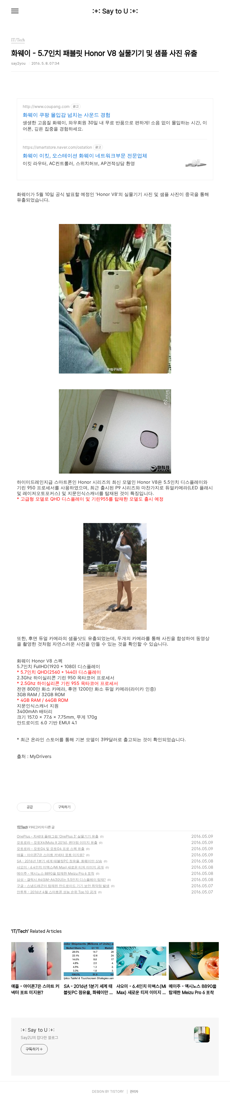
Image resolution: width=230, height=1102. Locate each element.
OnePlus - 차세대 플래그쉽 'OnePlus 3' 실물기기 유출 (57, 836)
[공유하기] (38, 807)
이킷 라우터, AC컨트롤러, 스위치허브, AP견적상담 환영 (79, 163)
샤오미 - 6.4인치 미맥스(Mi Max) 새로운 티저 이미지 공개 (60, 867)
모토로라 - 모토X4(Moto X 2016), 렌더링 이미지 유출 (57, 842)
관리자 (134, 1092)
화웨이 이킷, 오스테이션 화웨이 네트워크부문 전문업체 (85, 156)
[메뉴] (14, 11)
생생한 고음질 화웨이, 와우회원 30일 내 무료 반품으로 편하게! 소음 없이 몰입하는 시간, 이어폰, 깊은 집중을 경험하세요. (115, 126)
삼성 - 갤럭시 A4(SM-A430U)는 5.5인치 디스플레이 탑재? (61, 879)
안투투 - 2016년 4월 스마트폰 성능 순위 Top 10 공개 (56, 892)
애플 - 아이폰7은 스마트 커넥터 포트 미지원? (50, 855)
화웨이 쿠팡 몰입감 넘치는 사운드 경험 (67, 115)
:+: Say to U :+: (115, 11)
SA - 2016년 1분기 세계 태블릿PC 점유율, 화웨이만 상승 (59, 861)
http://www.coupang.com (46, 106)
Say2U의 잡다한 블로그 (39, 1037)
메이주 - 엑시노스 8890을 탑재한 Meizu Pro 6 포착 (55, 873)
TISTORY (117, 1092)
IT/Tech (22, 827)
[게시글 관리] (45, 807)
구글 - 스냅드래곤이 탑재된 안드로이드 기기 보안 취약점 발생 (63, 886)
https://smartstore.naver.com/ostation (57, 147)
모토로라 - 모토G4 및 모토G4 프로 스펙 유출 (50, 849)
